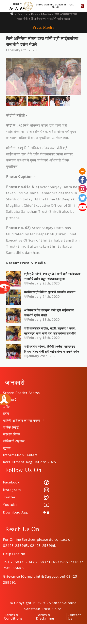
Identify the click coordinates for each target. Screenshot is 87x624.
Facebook (11, 482)
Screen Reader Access (21, 391)
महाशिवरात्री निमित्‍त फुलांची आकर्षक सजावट (50, 292)
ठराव (6, 412)
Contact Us (74, 616)
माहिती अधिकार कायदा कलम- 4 (24, 419)
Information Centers (20, 454)
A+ (22, 8)
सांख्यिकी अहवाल (13, 440)
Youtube (10, 504)
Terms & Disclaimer (45, 616)
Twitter (9, 497)
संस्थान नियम (11, 433)
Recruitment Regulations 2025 (29, 460)
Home (12, 13)
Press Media (41, 14)
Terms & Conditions (13, 616)
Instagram (12, 489)
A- (11, 8)
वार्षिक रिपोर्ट (11, 426)
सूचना (7, 447)
